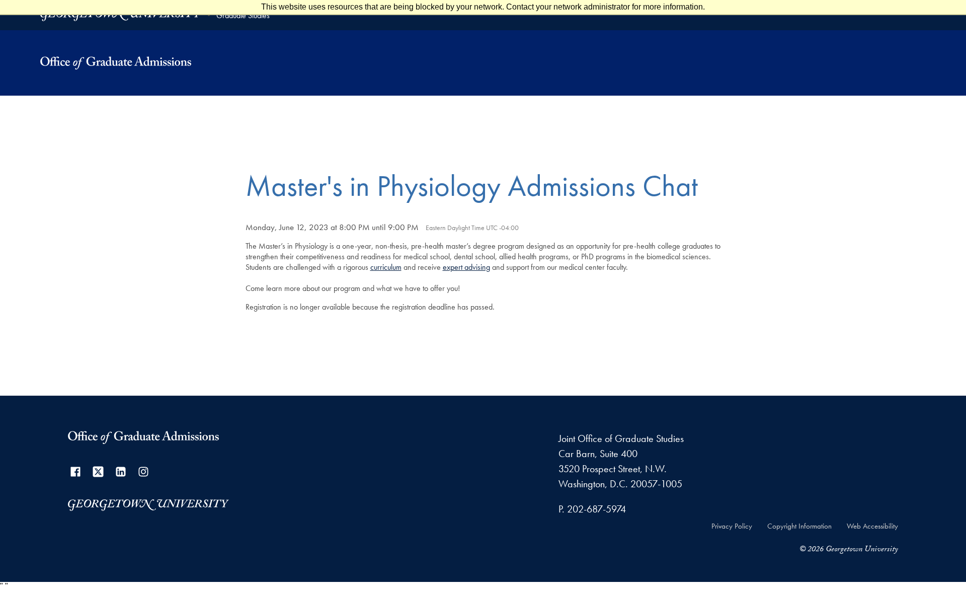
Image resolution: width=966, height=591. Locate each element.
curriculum (385, 267)
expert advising (466, 267)
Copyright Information (799, 526)
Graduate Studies (243, 15)
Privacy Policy (731, 526)
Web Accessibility (872, 526)
